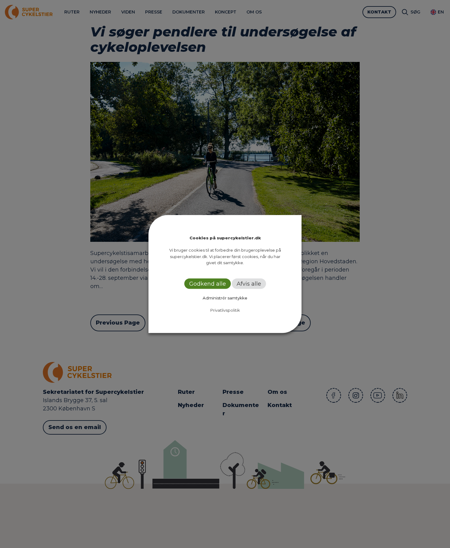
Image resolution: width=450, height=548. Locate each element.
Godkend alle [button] (207, 283)
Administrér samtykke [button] (225, 297)
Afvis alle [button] (249, 283)
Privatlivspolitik (225, 309)
